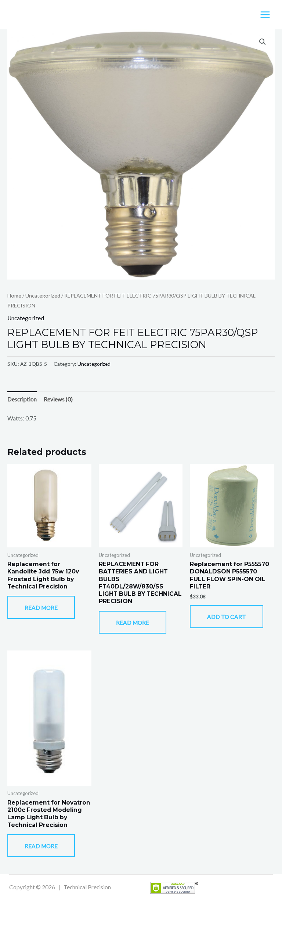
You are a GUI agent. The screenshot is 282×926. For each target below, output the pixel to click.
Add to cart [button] (226, 616)
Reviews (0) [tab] (58, 399)
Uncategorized (42, 295)
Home (14, 295)
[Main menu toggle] (265, 14)
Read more (41, 607)
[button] (262, 41)
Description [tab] (22, 399)
